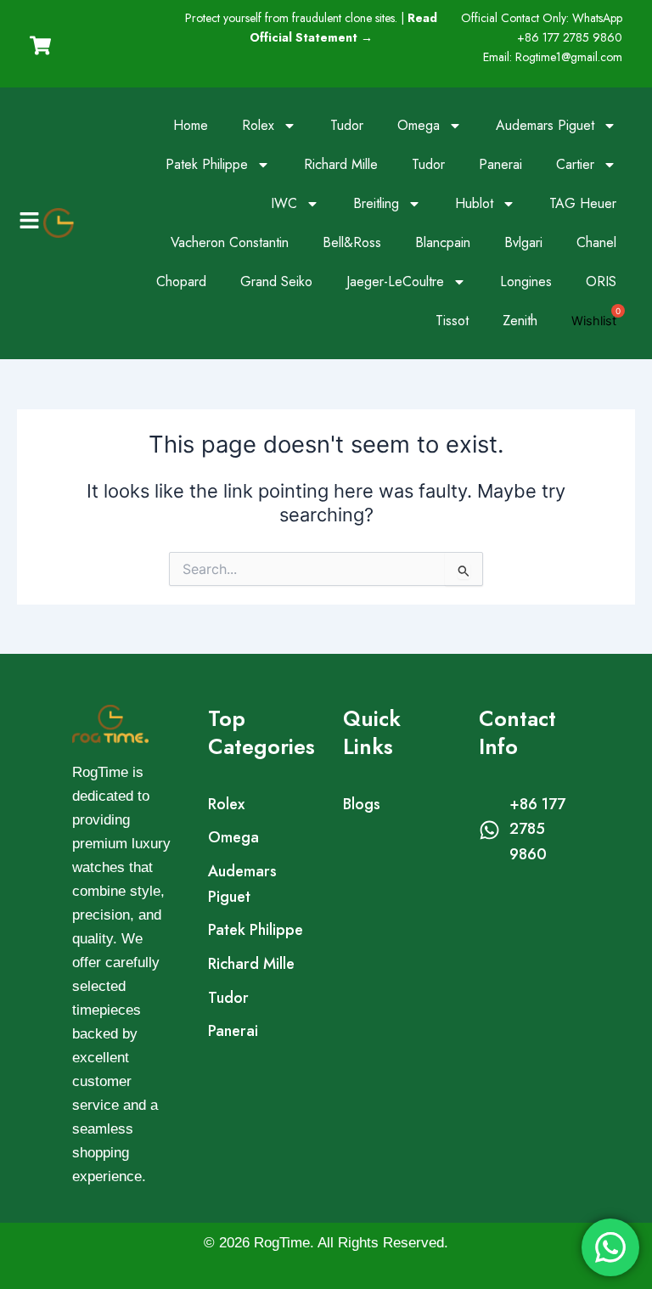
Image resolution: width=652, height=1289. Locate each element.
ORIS (601, 281)
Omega (418, 125)
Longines (526, 281)
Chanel (596, 242)
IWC (284, 203)
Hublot (474, 203)
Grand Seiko (276, 281)
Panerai (500, 164)
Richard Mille (341, 164)
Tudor (346, 125)
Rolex (258, 125)
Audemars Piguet (545, 125)
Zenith (520, 320)
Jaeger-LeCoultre (395, 281)
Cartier (575, 164)
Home (190, 125)
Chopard (181, 281)
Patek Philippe (207, 164)
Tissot (452, 320)
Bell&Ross (352, 242)
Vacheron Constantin (230, 242)
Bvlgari (523, 242)
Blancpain (442, 242)
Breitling (376, 203)
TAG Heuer (582, 203)
